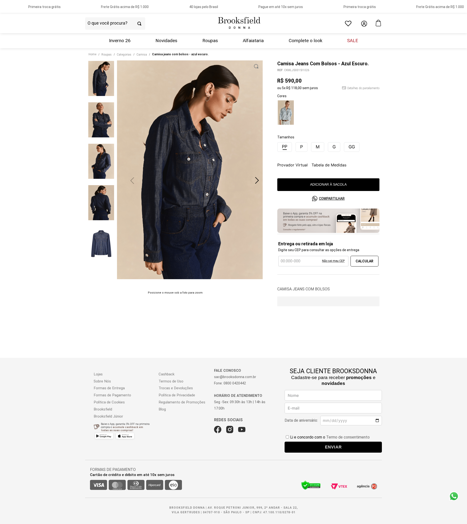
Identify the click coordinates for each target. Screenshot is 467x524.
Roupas (210, 40)
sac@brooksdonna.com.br (235, 377)
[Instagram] (229, 429)
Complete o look (305, 40)
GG (352, 146)
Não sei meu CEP (333, 261)
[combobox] (123, 23)
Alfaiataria (253, 40)
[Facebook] (217, 429)
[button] (257, 180)
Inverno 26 (120, 40)
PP (284, 146)
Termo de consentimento (348, 437)
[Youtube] (241, 429)
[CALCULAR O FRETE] (364, 261)
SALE (352, 40)
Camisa (141, 54)
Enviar (333, 447)
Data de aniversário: (301, 420)
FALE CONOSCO (227, 371)
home (92, 54)
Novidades (166, 40)
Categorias (124, 54)
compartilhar (332, 198)
